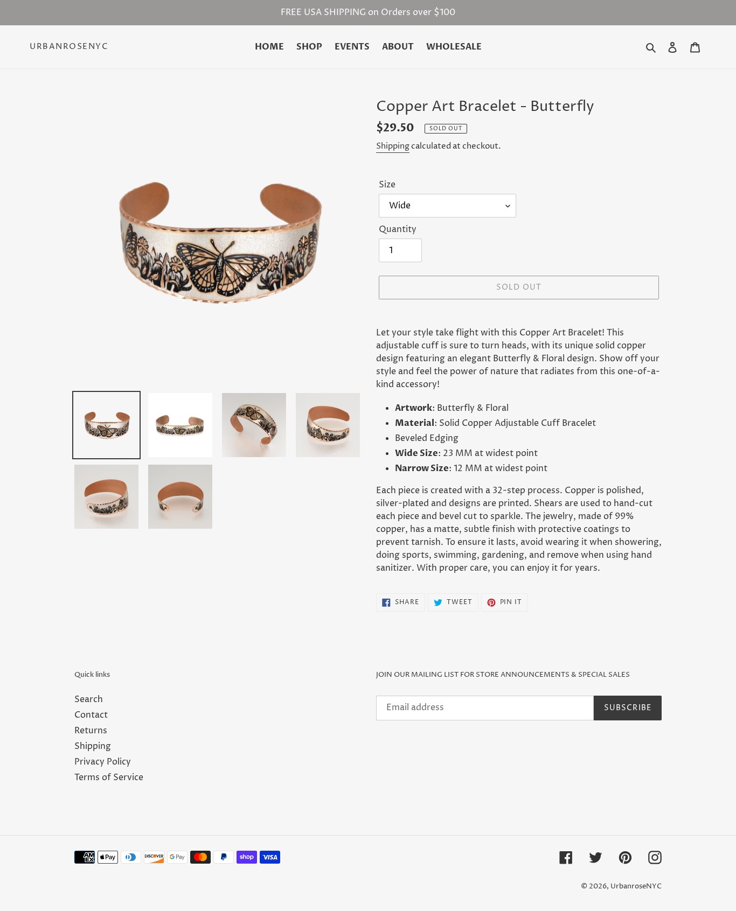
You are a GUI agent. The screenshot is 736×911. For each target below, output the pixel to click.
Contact (91, 715)
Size (387, 185)
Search (88, 699)
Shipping (392, 146)
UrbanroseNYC (69, 47)
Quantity (397, 229)
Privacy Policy (102, 762)
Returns (90, 731)
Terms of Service (108, 777)
